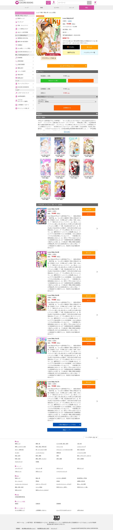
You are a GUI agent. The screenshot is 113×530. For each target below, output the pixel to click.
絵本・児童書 (80, 458)
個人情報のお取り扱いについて (28, 528)
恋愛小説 (58, 452)
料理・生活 (17, 458)
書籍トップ (17, 443)
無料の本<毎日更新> (23, 41)
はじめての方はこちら (67, 66)
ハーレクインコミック (61, 471)
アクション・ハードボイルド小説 (64, 449)
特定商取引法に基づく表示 (43, 528)
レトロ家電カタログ (23, 28)
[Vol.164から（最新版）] (67, 101)
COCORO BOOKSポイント (25, 51)
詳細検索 (20, 57)
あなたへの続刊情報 (23, 32)
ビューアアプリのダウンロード (63, 510)
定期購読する (67, 107)
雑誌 (86, 7)
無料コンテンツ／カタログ (42, 490)
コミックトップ (18, 468)
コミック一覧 (39, 468)
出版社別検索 (21, 64)
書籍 (41, 7)
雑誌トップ (17, 478)
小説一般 (79, 443)
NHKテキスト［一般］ (82, 487)
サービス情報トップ (20, 510)
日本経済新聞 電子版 (20, 496)
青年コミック (80, 468)
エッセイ (17, 452)
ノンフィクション (40, 452)
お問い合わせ (80, 510)
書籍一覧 (38, 443)
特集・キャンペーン (23, 25)
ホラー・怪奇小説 (19, 449)
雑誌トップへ (67, 430)
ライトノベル (59, 446)
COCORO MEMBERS (23, 87)
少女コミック (18, 471)
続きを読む (67, 132)
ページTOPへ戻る (90, 437)
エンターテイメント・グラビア (63, 484)
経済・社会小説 (81, 449)
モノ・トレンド (18, 481)
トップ (26, 7)
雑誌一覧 (46, 12)
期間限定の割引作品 (23, 38)
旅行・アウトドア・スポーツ (84, 455)
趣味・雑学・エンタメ (41, 458)
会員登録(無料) (21, 96)
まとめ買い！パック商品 (24, 48)
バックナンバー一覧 (89, 52)
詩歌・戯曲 (59, 458)
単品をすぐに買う (53, 80)
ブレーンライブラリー (23, 83)
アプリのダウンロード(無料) (23, 100)
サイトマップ (54, 528)
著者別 (16, 503)
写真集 (37, 461)
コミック (71, 7)
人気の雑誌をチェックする (67, 424)
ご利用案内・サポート (23, 104)
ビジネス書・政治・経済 (62, 443)
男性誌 (37, 481)
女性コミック (39, 471)
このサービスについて (23, 92)
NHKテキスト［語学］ (61, 487)
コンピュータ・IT (81, 446)
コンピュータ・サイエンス (21, 484)
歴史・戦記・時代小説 (41, 446)
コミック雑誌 (52, 12)
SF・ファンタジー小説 (41, 449)
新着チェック (21, 18)
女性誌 (58, 481)
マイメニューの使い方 (23, 108)
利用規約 (18, 528)
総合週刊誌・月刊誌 (82, 478)
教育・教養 (38, 455)
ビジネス (56, 7)
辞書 (57, 455)
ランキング (20, 22)
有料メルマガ (18, 490)
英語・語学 (17, 455)
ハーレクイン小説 (81, 452)
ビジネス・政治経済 (61, 478)
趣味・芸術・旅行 (19, 487)
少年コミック (59, 468)
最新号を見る (71, 52)
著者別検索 (20, 61)
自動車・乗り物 (81, 481)
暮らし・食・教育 (81, 484)
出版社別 (38, 503)
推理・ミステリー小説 (20, 446)
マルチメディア (18, 461)
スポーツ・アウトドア (41, 484)
